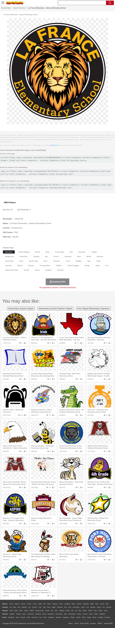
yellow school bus (11, 270)
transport (56, 261)
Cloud (102, 604)
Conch (35, 604)
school (37, 252)
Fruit (40, 617)
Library (79, 614)
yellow (98, 261)
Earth (40, 604)
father (85, 610)
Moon (73, 604)
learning (8, 265)
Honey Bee (76, 607)
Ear (52, 610)
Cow (40, 607)
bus (46, 256)
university (67, 256)
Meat (45, 617)
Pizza (84, 617)
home (68, 610)
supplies (48, 270)
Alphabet (102, 614)
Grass (61, 604)
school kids (9, 261)
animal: (5, 607)
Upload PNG (108, 623)
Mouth (90, 610)
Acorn (11, 604)
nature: (5, 604)
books (89, 256)
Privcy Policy (84, 623)
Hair (72, 610)
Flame (49, 604)
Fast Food (35, 617)
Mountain (86, 604)
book (47, 252)
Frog (69, 607)
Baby (16, 610)
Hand (105, 610)
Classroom (30, 614)
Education (51, 614)
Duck (48, 607)
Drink (28, 617)
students (60, 270)
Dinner (78, 617)
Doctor (47, 610)
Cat (29, 607)
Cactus (29, 604)
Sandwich (51, 617)
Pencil (44, 614)
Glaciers (55, 604)
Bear (14, 607)
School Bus (58, 614)
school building (23, 252)
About (70, 623)
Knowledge (71, 614)
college (94, 252)
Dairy (17, 617)
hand (21, 261)
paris (45, 261)
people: (5, 610)
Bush (97, 604)
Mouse (99, 607)
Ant (11, 607)
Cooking (100, 617)
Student (12, 614)
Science (85, 614)
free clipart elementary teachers (93, 308)
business (100, 256)
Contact (93, 623)
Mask (11, 610)
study (98, 265)
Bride (20, 610)
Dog (44, 607)
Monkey (93, 607)
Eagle (53, 607)
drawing (36, 256)
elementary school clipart (21, 308)
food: (4, 617)
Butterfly (24, 607)
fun (106, 265)
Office (96, 614)
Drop (106, 604)
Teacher (18, 614)
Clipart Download (19, 8)
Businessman (39, 610)
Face (95, 610)
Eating (89, 617)
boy (80, 610)
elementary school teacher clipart (55, 308)
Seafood (58, 617)
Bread (94, 617)
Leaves (23, 604)
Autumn (17, 604)
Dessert (23, 617)
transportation (45, 265)
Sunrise (79, 604)
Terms (76, 623)
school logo (33, 261)
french (56, 256)
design (87, 265)
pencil (68, 261)
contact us (54, 145)
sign (89, 261)
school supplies (73, 265)
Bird (19, 607)
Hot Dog (107, 617)
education (82, 252)
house (37, 270)
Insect (83, 607)
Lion (87, 607)
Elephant (60, 607)
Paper (91, 614)
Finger (100, 610)
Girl (76, 610)
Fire (44, 604)
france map (59, 252)
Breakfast (11, 617)
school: (5, 614)
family (26, 610)
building (79, 261)
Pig (104, 607)
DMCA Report (10, 202)
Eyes (56, 610)
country (31, 265)
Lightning (67, 604)
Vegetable (66, 617)
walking (61, 610)
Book (24, 614)
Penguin (108, 607)
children (59, 265)
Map (65, 614)
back (79, 256)
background (9, 256)
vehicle (19, 265)
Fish (65, 607)
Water (92, 604)
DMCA (100, 623)
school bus (24, 256)
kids (71, 252)
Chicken (34, 607)
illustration (8, 252)
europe (26, 270)
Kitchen (72, 617)
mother (32, 610)
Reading (38, 614)
